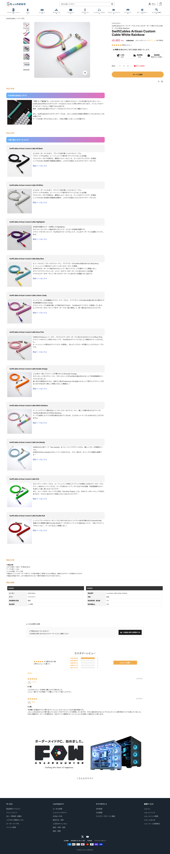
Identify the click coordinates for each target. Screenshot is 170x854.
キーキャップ (56, 12)
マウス (28, 12)
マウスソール (85, 12)
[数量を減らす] (120, 66)
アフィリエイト (11, 812)
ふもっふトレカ (149, 812)
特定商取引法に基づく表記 (78, 840)
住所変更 (99, 809)
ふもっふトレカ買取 (151, 816)
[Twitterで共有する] (162, 81)
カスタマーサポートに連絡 (105, 816)
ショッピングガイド (60, 812)
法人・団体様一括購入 (14, 816)
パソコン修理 (11, 827)
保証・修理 (57, 831)
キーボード (42, 12)
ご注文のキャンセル (60, 823)
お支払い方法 (57, 816)
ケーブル (21, 18)
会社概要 (66, 840)
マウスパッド (70, 12)
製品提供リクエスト (13, 809)
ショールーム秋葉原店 (152, 823)
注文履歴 (99, 812)
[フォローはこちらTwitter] (82, 836)
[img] (32, 679)
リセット (106, 4)
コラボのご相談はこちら (15, 820)
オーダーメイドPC (12, 823)
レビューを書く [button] (125, 662)
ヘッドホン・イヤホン (99, 12)
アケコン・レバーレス (114, 12)
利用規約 (89, 840)
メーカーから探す (156, 12)
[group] (85, 753)
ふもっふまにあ (149, 820)
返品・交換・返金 (59, 827)
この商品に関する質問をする (131, 632)
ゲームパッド (127, 12)
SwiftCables (11, 18)
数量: (113, 66)
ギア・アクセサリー (142, 12)
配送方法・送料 (58, 820)
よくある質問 (57, 809)
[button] (117, 45)
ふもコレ (147, 809)
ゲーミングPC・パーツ (13, 12)
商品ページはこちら (40, 166)
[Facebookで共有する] (158, 81)
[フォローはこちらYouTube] (87, 836)
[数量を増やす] (128, 66)
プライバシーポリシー (100, 840)
